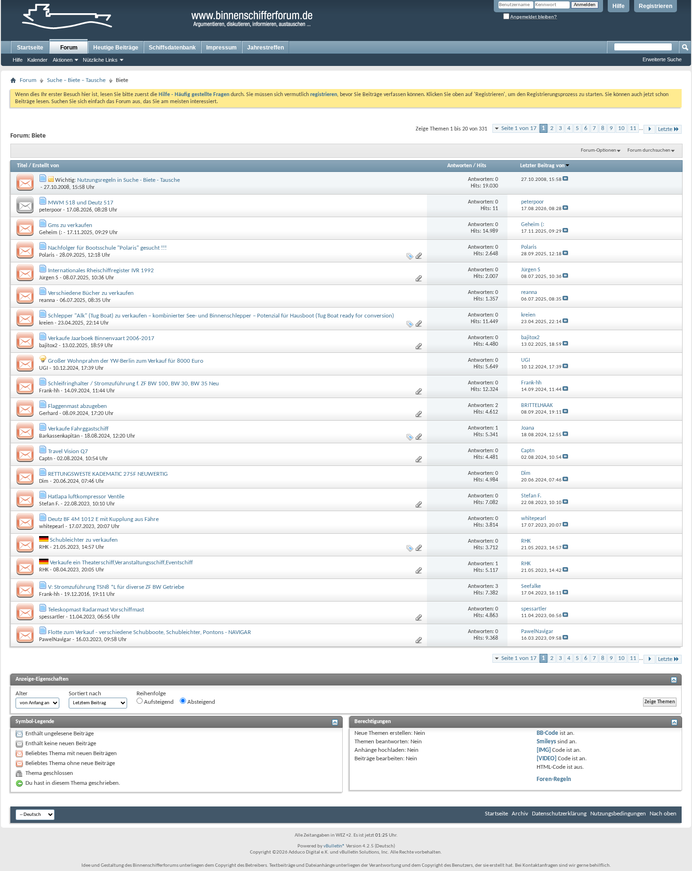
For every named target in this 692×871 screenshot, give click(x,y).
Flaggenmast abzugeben (77, 406)
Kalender (37, 60)
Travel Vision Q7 (68, 451)
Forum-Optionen (598, 150)
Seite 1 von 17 (519, 128)
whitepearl (51, 526)
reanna (47, 300)
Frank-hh (49, 391)
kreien (46, 323)
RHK (43, 547)
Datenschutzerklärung (559, 814)
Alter (22, 694)
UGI (43, 368)
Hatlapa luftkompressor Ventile (86, 497)
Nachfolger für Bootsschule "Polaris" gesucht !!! (107, 248)
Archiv (520, 814)
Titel (22, 166)
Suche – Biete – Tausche (76, 80)
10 (621, 128)
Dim (43, 481)
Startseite (30, 47)
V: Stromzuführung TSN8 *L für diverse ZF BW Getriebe (116, 587)
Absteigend (200, 702)
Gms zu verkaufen (70, 225)
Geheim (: (50, 233)
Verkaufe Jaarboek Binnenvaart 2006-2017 (101, 338)
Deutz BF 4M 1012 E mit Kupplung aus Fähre (103, 519)
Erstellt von (45, 166)
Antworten (459, 166)
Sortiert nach (85, 694)
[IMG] (544, 750)
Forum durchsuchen (649, 150)
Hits (481, 166)
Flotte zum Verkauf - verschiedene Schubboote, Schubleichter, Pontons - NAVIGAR (149, 632)
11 (633, 128)
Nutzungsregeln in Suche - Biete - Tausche (128, 180)
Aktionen (62, 60)
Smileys (546, 742)
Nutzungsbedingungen (618, 814)
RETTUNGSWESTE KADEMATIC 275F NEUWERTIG (108, 474)
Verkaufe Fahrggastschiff (78, 429)
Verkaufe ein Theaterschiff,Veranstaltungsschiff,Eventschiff (121, 563)
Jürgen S (48, 278)
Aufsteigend (158, 702)
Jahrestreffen (265, 47)
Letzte (665, 129)
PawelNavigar (55, 640)
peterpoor (50, 210)
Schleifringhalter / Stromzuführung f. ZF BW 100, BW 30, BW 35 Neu (133, 384)
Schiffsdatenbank (172, 47)
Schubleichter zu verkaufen (84, 540)
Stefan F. (49, 504)
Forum (69, 47)
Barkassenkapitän (59, 436)
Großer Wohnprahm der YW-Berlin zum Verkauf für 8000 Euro (125, 361)
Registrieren (655, 6)
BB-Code (547, 733)
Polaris (47, 255)
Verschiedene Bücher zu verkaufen (91, 293)
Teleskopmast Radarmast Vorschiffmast (96, 610)
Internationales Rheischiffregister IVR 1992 (101, 271)
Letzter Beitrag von (542, 166)
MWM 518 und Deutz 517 (80, 203)
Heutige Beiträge (115, 47)
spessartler (51, 617)
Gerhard (48, 413)
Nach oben (663, 814)
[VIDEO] (546, 759)
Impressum (221, 47)
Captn (45, 459)
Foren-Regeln (554, 779)
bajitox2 (48, 346)
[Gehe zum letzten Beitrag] (565, 179)
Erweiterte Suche (662, 59)
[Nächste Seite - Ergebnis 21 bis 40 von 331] (649, 129)
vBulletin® (334, 846)
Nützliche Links (100, 60)
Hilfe (618, 6)
